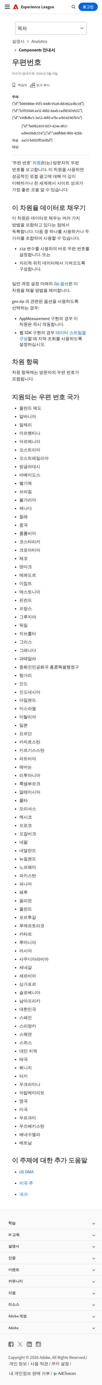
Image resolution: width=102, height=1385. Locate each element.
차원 (36, 162)
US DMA (26, 1171)
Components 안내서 (37, 49)
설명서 (18, 41)
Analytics (39, 41)
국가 (23, 1194)
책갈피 (22, 85)
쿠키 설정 (60, 1363)
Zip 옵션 (61, 283)
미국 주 (26, 1183)
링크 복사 (43, 85)
